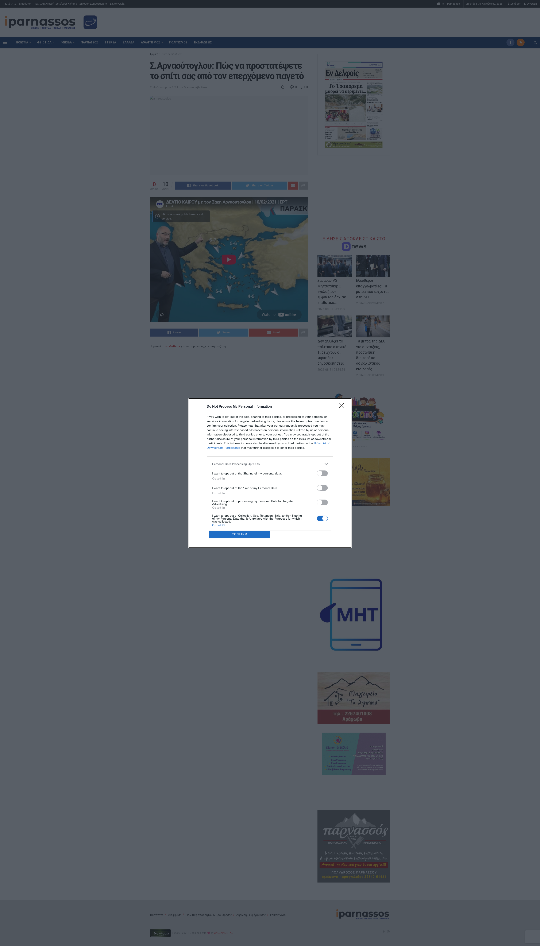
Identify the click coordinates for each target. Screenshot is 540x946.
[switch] (322, 473)
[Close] (343, 407)
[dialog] (270, 473)
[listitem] (270, 464)
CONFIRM (239, 534)
